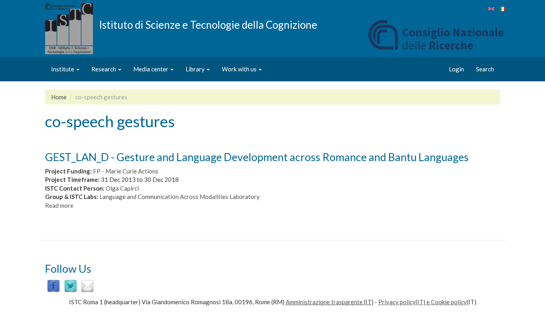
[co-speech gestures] (491, 8)
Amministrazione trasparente (324, 301)
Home (59, 96)
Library (196, 69)
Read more (59, 205)
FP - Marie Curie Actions (125, 171)
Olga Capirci (122, 188)
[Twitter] (70, 285)
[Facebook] (53, 285)
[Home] (72, 28)
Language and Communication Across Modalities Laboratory (179, 196)
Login (456, 69)
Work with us (240, 69)
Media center (151, 69)
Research (104, 69)
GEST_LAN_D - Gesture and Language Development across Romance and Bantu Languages (257, 156)
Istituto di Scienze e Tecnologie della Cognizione (208, 24)
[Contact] (87, 285)
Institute (63, 69)
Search (485, 69)
